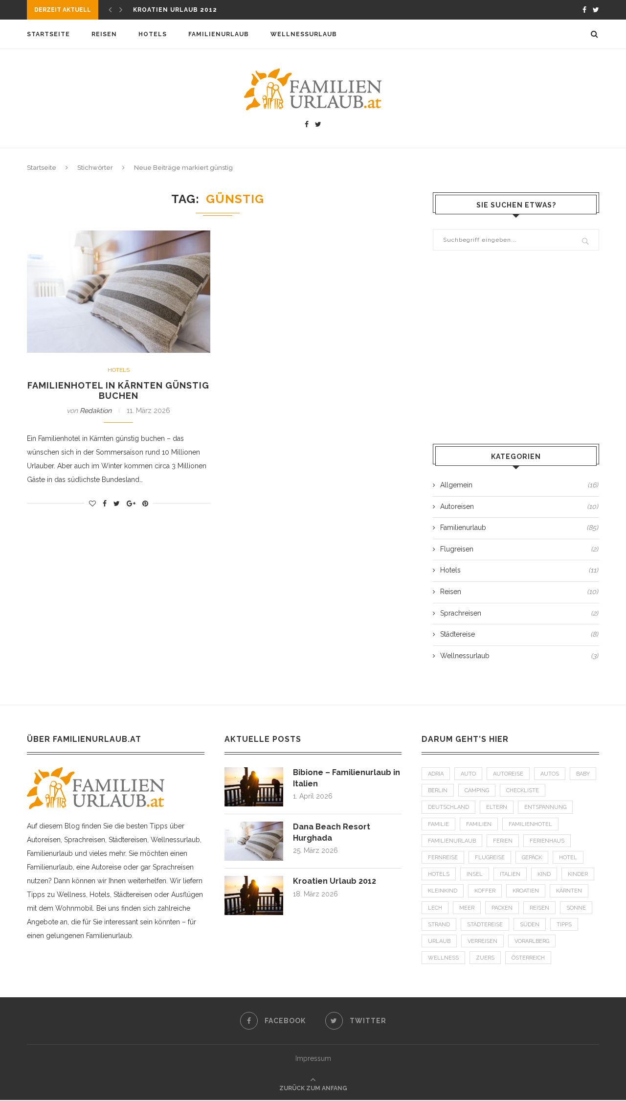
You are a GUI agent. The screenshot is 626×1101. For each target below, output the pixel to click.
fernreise (443, 857)
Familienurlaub (218, 34)
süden (529, 924)
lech (435, 908)
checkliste (522, 790)
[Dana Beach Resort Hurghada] (253, 826)
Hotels (152, 34)
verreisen (482, 941)
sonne (576, 908)
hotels (438, 874)
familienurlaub (452, 841)
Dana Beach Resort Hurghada (331, 832)
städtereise (485, 924)
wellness (443, 958)
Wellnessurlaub (303, 34)
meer (466, 908)
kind (544, 874)
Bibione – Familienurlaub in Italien (346, 778)
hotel (568, 857)
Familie (438, 824)
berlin (437, 790)
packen (502, 908)
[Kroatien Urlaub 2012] (253, 880)
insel (475, 874)
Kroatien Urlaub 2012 (175, 9)
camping (477, 790)
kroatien (526, 891)
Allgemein (519, 485)
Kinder (578, 874)
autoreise (508, 774)
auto (468, 774)
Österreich (528, 958)
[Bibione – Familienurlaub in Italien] (253, 772)
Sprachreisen (519, 613)
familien (479, 824)
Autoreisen (519, 506)
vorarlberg (531, 941)
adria (436, 774)
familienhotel (530, 824)
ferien (503, 841)
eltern (496, 807)
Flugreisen (519, 549)
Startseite (48, 34)
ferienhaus (547, 841)
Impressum (313, 1058)
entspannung (545, 807)
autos (549, 774)
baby (583, 774)
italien (510, 874)
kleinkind (442, 891)
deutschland (448, 807)
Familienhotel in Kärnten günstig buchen (118, 390)
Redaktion (96, 410)
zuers (485, 958)
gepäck (532, 857)
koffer (484, 891)
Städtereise (519, 634)
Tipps (564, 924)
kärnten (569, 891)
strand (439, 924)
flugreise (490, 857)
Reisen (104, 34)
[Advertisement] (516, 348)
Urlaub (439, 941)
